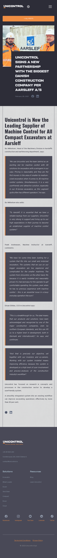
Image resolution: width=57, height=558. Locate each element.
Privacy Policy (38, 540)
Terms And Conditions (22, 540)
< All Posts (28, 19)
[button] (28, 7)
